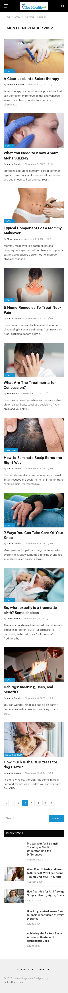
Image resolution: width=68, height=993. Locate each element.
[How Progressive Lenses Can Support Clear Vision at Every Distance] (14, 916)
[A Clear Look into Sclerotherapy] (34, 56)
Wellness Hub (13, 755)
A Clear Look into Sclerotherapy (31, 79)
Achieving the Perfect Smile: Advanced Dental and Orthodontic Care (45, 937)
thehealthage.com (14, 982)
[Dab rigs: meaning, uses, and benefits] (34, 664)
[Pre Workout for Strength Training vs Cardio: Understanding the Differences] (14, 848)
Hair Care (11, 450)
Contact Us (25, 969)
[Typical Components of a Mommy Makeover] (34, 205)
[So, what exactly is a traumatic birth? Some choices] (34, 585)
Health (9, 71)
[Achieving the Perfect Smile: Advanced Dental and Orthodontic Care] (14, 938)
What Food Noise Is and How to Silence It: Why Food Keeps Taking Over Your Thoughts (45, 873)
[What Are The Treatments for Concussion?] (34, 360)
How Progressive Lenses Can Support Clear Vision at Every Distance (45, 915)
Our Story (44, 969)
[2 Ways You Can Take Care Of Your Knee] (34, 510)
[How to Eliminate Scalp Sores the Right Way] (34, 435)
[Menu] (6, 6)
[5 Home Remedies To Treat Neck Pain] (34, 285)
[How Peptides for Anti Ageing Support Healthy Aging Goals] (14, 896)
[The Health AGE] (34, 6)
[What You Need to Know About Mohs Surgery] (34, 130)
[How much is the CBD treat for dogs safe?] (34, 739)
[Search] (62, 6)
